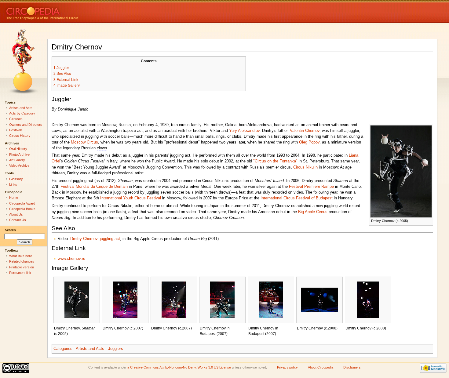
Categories (62, 349)
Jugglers (115, 349)
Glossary (16, 179)
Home (13, 197)
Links (13, 184)
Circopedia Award (22, 203)
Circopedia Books (22, 209)
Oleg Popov (309, 142)
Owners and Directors (25, 124)
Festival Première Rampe (311, 186)
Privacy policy (287, 367)
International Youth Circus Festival (130, 198)
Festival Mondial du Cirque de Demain (94, 186)
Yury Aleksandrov (244, 131)
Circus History (20, 135)
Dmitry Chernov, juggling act (95, 239)
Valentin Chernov (304, 131)
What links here (20, 256)
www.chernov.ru (71, 258)
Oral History (18, 149)
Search (10, 230)
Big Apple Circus (312, 212)
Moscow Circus (84, 142)
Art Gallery (17, 160)
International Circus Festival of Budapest (297, 198)
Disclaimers (352, 367)
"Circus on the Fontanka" (275, 161)
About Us (16, 214)
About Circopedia (320, 367)
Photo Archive (19, 154)
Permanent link (20, 272)
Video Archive (19, 165)
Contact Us (17, 220)
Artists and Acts (90, 349)
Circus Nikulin (305, 167)
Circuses (16, 119)
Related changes (21, 261)
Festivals (16, 130)
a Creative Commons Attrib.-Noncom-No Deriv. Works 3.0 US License (179, 367)
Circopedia (63, 11)
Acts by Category (22, 113)
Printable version (21, 267)
